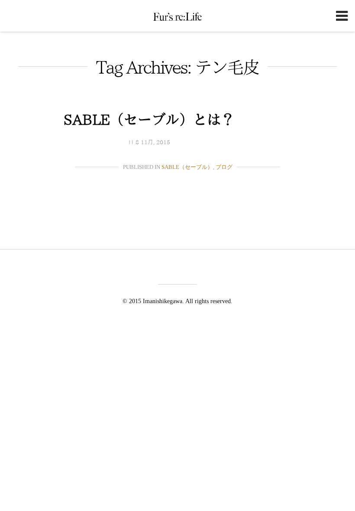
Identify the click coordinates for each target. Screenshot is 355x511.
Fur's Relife (177, 16)
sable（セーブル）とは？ (149, 119)
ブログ (224, 167)
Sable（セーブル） (187, 167)
